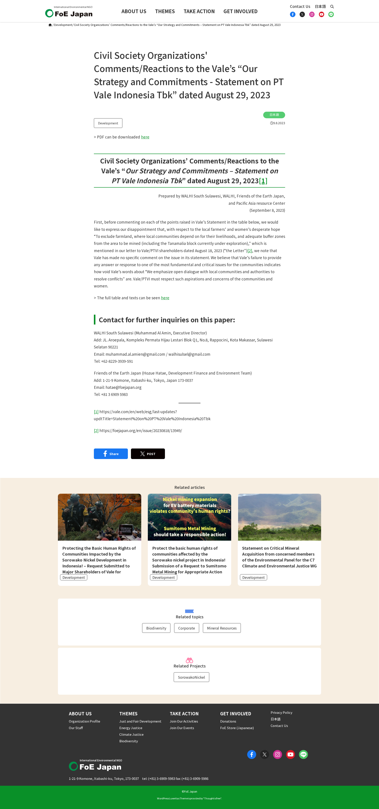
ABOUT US (134, 10)
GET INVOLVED (240, 10)
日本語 (320, 6)
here (145, 137)
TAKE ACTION (199, 10)
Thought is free (212, 798)
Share (114, 454)
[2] (249, 250)
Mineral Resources (222, 628)
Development (63, 25)
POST (151, 454)
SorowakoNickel (191, 677)
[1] (96, 411)
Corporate (186, 628)
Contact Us (300, 6)
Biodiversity (156, 628)
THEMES (165, 10)
